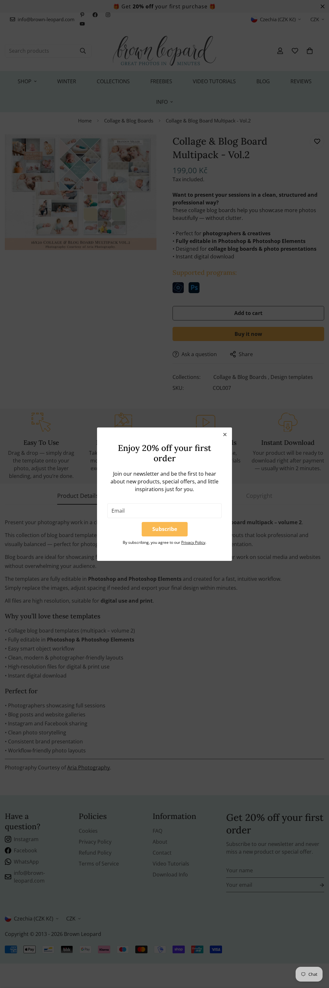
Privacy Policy (193, 542)
